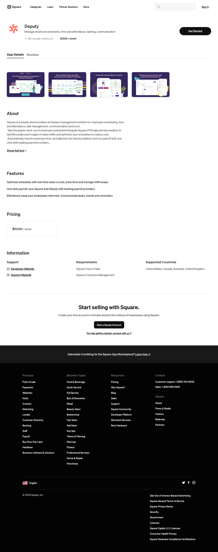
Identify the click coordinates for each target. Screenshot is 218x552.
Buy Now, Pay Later (32, 441)
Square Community (121, 409)
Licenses (154, 522)
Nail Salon (72, 425)
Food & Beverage (76, 381)
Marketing (27, 409)
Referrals (160, 419)
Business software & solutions (38, 452)
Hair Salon (72, 419)
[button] (36, 6)
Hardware (27, 447)
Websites (27, 392)
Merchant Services (121, 419)
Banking (26, 425)
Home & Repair (75, 458)
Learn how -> (142, 354)
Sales (114, 398)
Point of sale (28, 381)
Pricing (114, 381)
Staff (24, 430)
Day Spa (71, 430)
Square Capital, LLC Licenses (165, 528)
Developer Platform (121, 414)
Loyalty (26, 414)
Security (154, 511)
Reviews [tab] (33, 54)
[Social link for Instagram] (193, 482)
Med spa (71, 441)
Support (115, 403)
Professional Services (78, 452)
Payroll (26, 436)
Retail (70, 403)
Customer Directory (32, 419)
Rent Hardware (119, 425)
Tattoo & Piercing (76, 436)
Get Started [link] (195, 31)
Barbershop (73, 414)
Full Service (73, 392)
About (158, 402)
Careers (159, 413)
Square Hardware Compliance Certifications (173, 539)
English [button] (33, 482)
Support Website (21, 275)
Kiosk (25, 398)
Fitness (71, 447)
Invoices (26, 403)
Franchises (72, 463)
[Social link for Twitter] (182, 482)
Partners (160, 424)
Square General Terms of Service (167, 500)
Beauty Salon (74, 409)
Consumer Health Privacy (163, 533)
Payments (27, 387)
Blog (113, 392)
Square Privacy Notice (161, 506)
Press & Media (163, 408)
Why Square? (118, 387)
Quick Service (74, 387)
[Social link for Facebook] (187, 482)
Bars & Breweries (76, 398)
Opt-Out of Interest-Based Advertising (170, 495)
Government (156, 517)
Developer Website (22, 269)
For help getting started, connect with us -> (109, 333)
